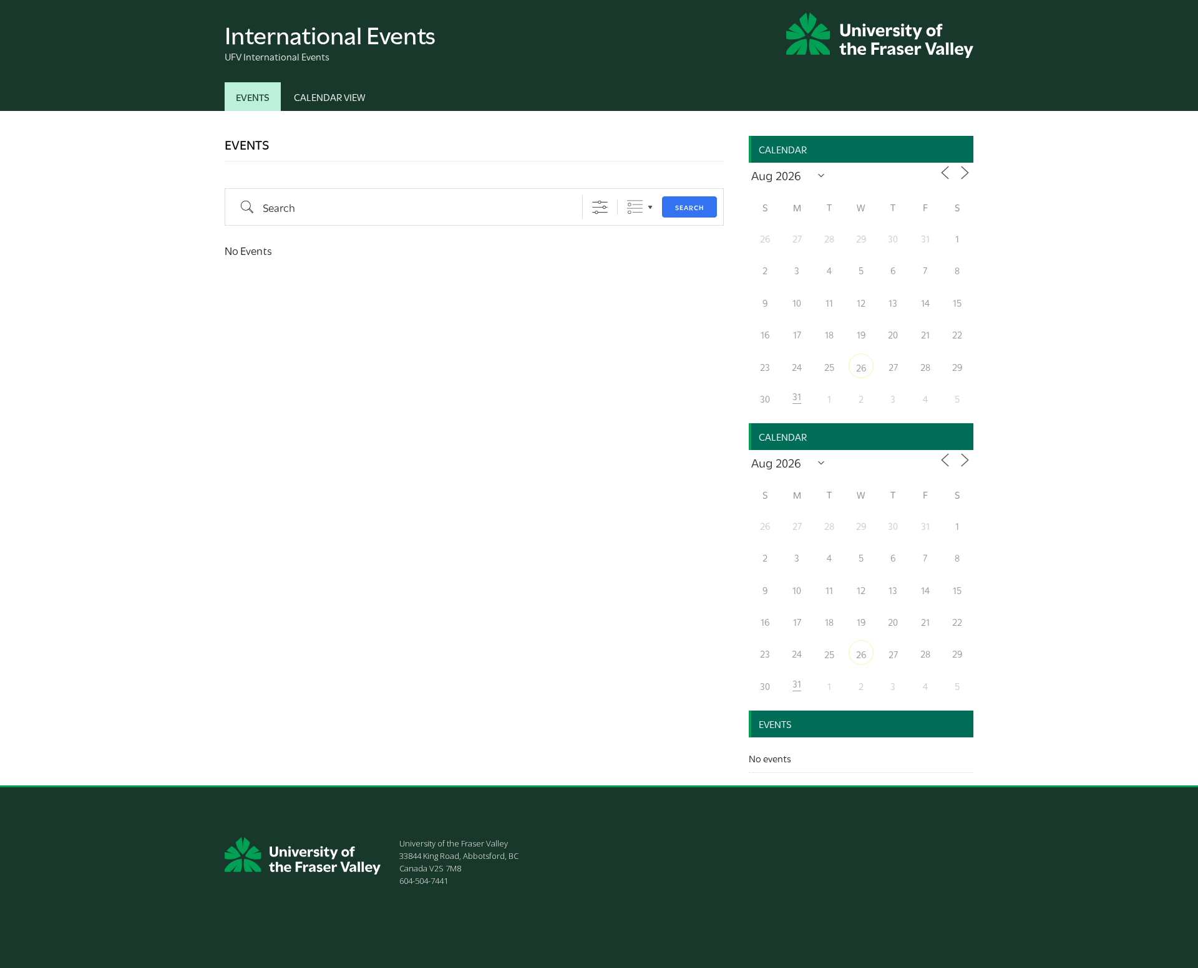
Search (689, 207)
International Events (330, 33)
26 (861, 367)
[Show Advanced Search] (600, 207)
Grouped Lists (635, 207)
